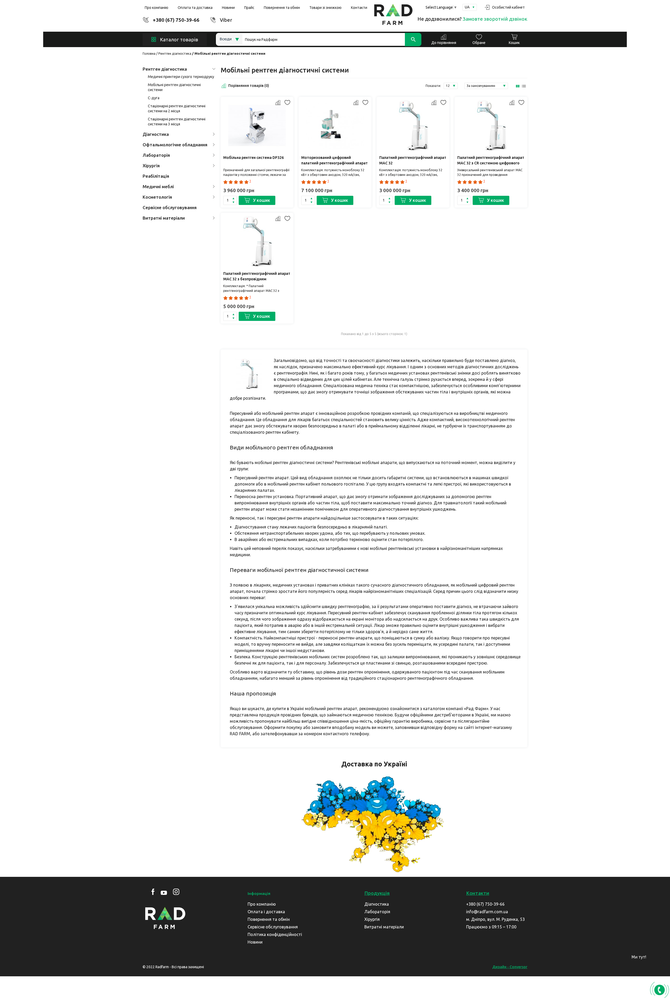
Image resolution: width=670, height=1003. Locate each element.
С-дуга (153, 98)
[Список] (524, 86)
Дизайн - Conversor (509, 967)
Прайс (249, 7)
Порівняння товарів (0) (248, 85)
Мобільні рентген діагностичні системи (174, 87)
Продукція (377, 893)
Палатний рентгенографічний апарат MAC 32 (412, 160)
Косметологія (157, 197)
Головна (149, 53)
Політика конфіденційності (275, 934)
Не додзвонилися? (472, 19)
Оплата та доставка (195, 7)
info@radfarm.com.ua (487, 911)
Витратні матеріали (164, 218)
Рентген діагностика (174, 53)
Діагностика (156, 134)
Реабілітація (156, 176)
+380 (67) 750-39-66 (176, 20)
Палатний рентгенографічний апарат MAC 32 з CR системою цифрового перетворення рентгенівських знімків (490, 161)
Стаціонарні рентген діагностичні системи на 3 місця (176, 121)
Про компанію (156, 7)
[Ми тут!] (658, 958)
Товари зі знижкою (325, 7)
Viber (226, 20)
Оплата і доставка (266, 911)
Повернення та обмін (282, 7)
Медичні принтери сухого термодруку (181, 77)
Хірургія (151, 165)
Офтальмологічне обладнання (175, 144)
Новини (228, 7)
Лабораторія (156, 155)
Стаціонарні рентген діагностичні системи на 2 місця (176, 108)
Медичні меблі (158, 186)
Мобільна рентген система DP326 (253, 157)
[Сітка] (518, 86)
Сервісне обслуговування (170, 207)
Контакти (359, 7)
